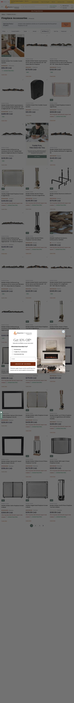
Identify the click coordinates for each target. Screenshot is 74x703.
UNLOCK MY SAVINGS (23, 364)
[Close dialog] (63, 331)
